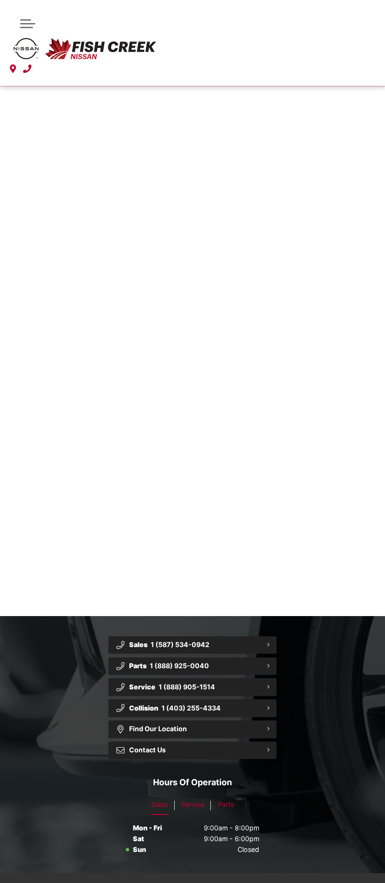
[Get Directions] (13, 69)
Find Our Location (158, 729)
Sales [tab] (159, 804)
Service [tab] (192, 804)
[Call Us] (27, 69)
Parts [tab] (226, 804)
